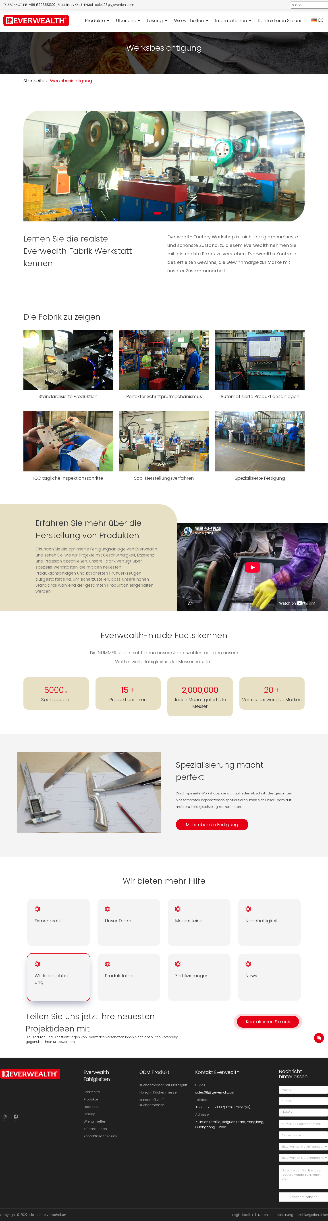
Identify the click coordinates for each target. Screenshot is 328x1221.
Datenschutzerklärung (275, 1215)
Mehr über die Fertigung (212, 824)
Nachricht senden (303, 1197)
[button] (155, 213)
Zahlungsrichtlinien (313, 1215)
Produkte (95, 20)
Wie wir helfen (189, 20)
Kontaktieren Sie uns (280, 20)
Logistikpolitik (242, 1215)
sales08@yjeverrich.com (114, 4)
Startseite (33, 81)
